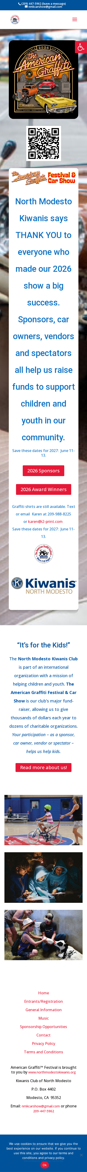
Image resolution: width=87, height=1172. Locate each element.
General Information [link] (44, 1009)
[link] (81, 47)
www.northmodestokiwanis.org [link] (52, 1072)
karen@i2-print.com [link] (46, 521)
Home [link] (43, 993)
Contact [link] (43, 1035)
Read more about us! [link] (43, 767)
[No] (81, 1155)
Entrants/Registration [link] (43, 1001)
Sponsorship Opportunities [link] (43, 1026)
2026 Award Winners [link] (44, 489)
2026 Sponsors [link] (43, 470)
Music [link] (43, 1018)
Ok (45, 1165)
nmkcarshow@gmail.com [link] (41, 1106)
